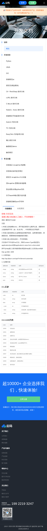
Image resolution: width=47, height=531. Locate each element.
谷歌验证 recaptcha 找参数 (16, 165)
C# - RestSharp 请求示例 (15, 91)
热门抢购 (4, 463)
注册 (32, 3)
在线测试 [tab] (20, 208)
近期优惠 (4, 453)
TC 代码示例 (10, 128)
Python (8, 61)
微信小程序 (5, 497)
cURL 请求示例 (11, 98)
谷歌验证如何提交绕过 (14, 171)
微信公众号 (5, 493)
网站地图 (4, 443)
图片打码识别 (6, 476)
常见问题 (4, 473)
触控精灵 (9, 152)
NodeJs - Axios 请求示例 (15, 110)
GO (7, 73)
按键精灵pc (10, 79)
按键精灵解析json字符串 (15, 201)
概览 (7, 48)
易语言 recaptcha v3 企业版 (16, 177)
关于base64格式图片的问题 (16, 195)
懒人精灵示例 (11, 140)
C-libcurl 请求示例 (12, 104)
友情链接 (4, 439)
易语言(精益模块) (12, 85)
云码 (7, 3)
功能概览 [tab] (8, 208)
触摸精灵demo (11, 146)
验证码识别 (5, 480)
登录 (22, 3)
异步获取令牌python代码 (15, 189)
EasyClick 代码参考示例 (15, 134)
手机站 (4, 490)
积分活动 (4, 459)
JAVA (8, 67)
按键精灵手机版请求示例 (15, 116)
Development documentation (23, 25)
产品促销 (4, 456)
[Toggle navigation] (42, 2)
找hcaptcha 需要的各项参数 (16, 183)
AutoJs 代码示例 (12, 122)
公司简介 (4, 436)
